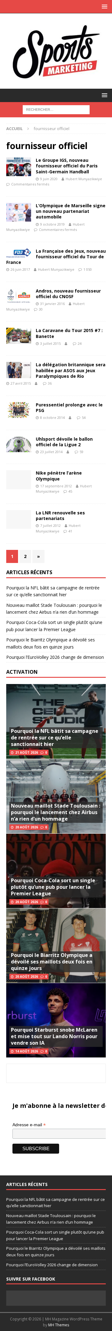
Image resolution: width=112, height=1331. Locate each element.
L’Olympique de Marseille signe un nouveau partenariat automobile (70, 211)
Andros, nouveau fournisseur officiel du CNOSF (68, 293)
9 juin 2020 (49, 178)
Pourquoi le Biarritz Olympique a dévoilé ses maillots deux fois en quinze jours (51, 962)
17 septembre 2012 (56, 486)
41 (70, 531)
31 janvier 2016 (52, 303)
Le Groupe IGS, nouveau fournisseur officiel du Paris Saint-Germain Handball (67, 165)
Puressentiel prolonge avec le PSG (69, 407)
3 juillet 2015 (50, 343)
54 (84, 417)
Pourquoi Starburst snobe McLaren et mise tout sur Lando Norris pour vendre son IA (54, 1036)
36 (50, 383)
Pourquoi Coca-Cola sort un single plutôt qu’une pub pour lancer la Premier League (53, 887)
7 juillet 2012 (50, 525)
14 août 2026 (26, 1051)
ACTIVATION (22, 671)
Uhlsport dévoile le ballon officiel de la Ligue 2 (64, 442)
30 (41, 309)
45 (70, 491)
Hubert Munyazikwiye (84, 178)
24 (80, 343)
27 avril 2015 (21, 383)
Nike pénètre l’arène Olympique (59, 475)
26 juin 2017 (20, 269)
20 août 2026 (26, 827)
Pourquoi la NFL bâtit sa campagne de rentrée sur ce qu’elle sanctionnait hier (54, 738)
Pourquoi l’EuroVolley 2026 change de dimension (55, 657)
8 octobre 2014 (52, 417)
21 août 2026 (26, 752)
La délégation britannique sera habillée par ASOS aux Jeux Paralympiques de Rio (70, 370)
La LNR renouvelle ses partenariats (60, 515)
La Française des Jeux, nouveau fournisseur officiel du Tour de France (56, 256)
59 (81, 451)
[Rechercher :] (56, 109)
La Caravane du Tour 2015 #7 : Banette (69, 333)
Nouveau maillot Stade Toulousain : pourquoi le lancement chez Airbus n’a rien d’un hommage (55, 812)
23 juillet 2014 (51, 451)
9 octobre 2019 (52, 224)
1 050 (87, 269)
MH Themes (58, 1325)
